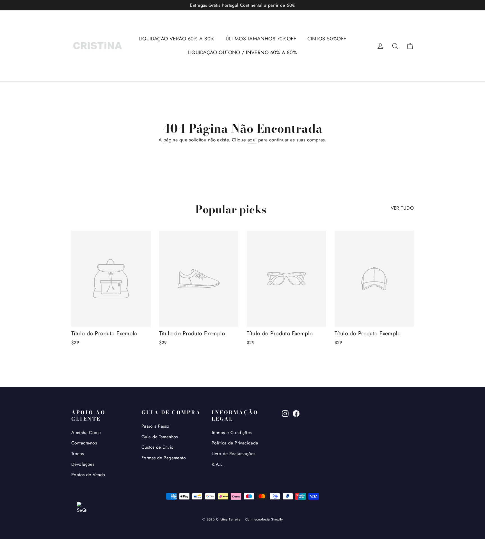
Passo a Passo (155, 426)
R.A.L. (218, 464)
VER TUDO (402, 208)
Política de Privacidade (235, 443)
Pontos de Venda (88, 474)
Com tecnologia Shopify (264, 519)
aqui (252, 139)
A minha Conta (86, 432)
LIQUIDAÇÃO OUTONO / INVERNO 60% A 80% (242, 52)
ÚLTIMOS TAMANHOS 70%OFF (261, 38)
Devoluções (82, 464)
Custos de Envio (157, 447)
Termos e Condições (232, 432)
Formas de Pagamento (163, 458)
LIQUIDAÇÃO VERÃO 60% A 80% (176, 38)
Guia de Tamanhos (159, 437)
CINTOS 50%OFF (326, 38)
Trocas (77, 453)
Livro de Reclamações (233, 453)
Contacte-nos (84, 443)
